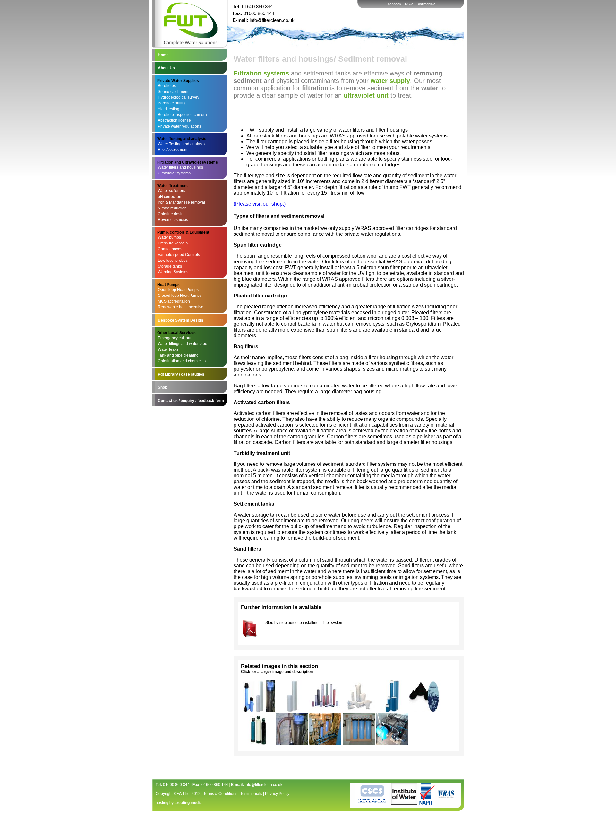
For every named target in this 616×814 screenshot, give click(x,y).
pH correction (169, 196)
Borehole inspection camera (182, 114)
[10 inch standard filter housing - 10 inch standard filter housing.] (292, 743)
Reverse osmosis (173, 219)
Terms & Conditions (220, 794)
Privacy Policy (277, 794)
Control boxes (170, 249)
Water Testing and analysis (181, 144)
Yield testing (168, 109)
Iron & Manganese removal (181, 202)
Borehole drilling (172, 103)
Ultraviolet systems (174, 173)
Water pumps (169, 237)
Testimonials (425, 4)
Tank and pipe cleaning (178, 355)
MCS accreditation (174, 301)
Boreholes (167, 86)
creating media (188, 803)
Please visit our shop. (259, 204)
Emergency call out (174, 338)
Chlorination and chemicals (182, 361)
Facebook (393, 4)
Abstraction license (174, 120)
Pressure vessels (173, 243)
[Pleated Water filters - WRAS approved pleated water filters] (325, 710)
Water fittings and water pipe (182, 343)
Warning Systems (173, 272)
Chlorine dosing (172, 214)
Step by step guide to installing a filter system (304, 622)
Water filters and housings (180, 167)
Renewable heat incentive (180, 307)
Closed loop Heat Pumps (179, 295)
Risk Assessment (172, 149)
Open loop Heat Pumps (178, 290)
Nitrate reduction (172, 208)
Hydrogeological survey (178, 97)
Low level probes (173, 260)
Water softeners (171, 191)
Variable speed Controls (179, 254)
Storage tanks (170, 266)
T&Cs (408, 4)
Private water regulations (179, 126)
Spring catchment (173, 91)
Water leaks (168, 349)
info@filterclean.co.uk (272, 20)
